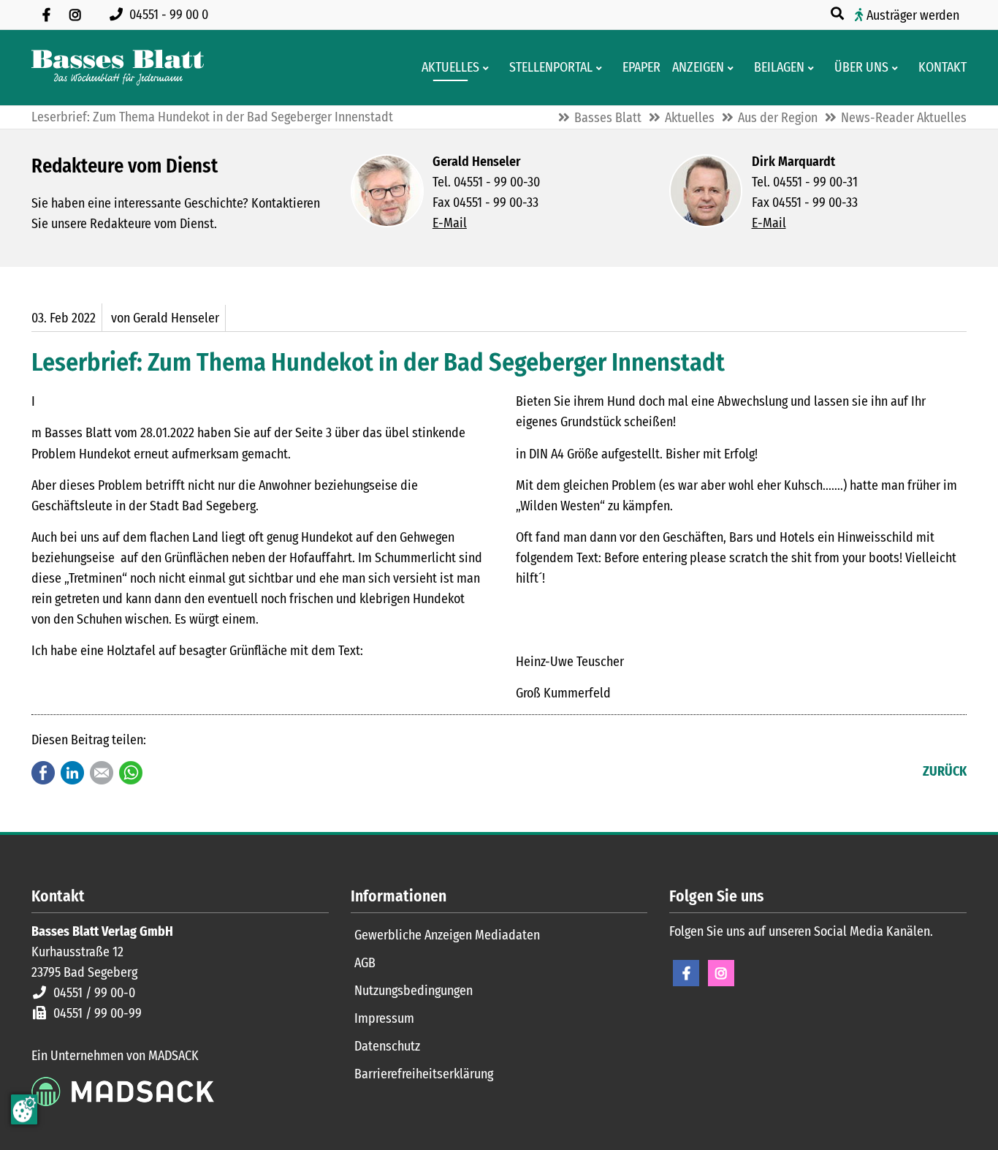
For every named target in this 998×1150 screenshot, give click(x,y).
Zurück (945, 771)
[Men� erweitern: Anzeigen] (733, 68)
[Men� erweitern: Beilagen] (813, 68)
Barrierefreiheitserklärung (423, 1074)
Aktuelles (690, 118)
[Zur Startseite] (117, 68)
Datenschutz (387, 1046)
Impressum (384, 1018)
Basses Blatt (607, 118)
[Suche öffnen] (838, 14)
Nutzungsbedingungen (413, 991)
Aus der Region (778, 118)
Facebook (43, 772)
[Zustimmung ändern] (24, 1109)
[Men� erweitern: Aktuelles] (488, 68)
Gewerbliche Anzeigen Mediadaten (447, 935)
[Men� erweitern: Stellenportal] (602, 68)
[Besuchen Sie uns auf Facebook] (46, 14)
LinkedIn (72, 772)
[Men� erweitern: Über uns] (897, 68)
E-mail (101, 772)
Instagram (721, 973)
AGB (365, 963)
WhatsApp (130, 772)
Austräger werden (912, 15)
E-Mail (450, 223)
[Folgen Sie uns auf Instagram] (75, 14)
